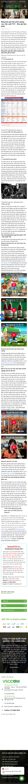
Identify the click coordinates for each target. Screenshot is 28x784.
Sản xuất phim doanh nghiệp (10, 761)
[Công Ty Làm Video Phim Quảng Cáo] (13, 6)
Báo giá (11, 12)
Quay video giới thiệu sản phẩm (10, 757)
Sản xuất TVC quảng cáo (9, 759)
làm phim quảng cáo (13, 553)
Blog (4, 605)
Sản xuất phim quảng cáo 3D (10, 764)
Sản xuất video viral (7, 766)
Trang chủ (3, 12)
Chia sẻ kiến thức (8, 610)
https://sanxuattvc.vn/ (14, 580)
